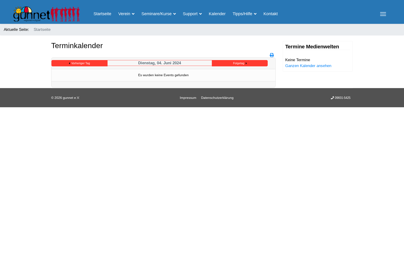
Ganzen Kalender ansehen (308, 66)
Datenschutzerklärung (217, 98)
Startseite (102, 14)
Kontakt (270, 14)
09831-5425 (342, 98)
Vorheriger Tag (80, 63)
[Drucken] (272, 55)
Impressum (188, 98)
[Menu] (383, 14)
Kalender (217, 14)
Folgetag (238, 63)
